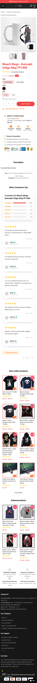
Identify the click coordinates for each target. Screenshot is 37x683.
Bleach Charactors (13, 12)
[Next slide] (33, 35)
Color (4, 85)
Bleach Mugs (19, 176)
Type (3, 79)
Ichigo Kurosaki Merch (8, 15)
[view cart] (34, 6)
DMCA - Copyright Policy (8, 625)
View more (18, 492)
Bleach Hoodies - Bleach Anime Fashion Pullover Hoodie (27, 450)
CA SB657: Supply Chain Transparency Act (14, 628)
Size (3, 92)
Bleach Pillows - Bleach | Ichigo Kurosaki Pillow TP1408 (27, 422)
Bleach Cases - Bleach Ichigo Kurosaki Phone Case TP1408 (9, 551)
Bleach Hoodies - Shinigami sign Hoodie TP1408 (26, 394)
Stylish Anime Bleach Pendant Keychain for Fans (9, 481)
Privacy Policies (6, 623)
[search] (31, 6)
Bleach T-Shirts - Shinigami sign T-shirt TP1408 (8, 422)
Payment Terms (6, 640)
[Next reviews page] (33, 358)
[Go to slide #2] (23, 56)
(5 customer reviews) (17, 72)
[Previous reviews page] (23, 358)
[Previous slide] (4, 35)
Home (3, 12)
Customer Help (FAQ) (7, 648)
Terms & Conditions (7, 620)
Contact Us (4, 645)
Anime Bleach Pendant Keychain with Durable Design (27, 481)
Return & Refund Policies (8, 643)
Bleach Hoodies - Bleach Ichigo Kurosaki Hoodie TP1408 (27, 523)
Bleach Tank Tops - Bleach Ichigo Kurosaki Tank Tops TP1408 (9, 523)
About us (4, 617)
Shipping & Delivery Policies (9, 637)
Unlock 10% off (4, 674)
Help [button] (33, 680)
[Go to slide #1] (13, 56)
